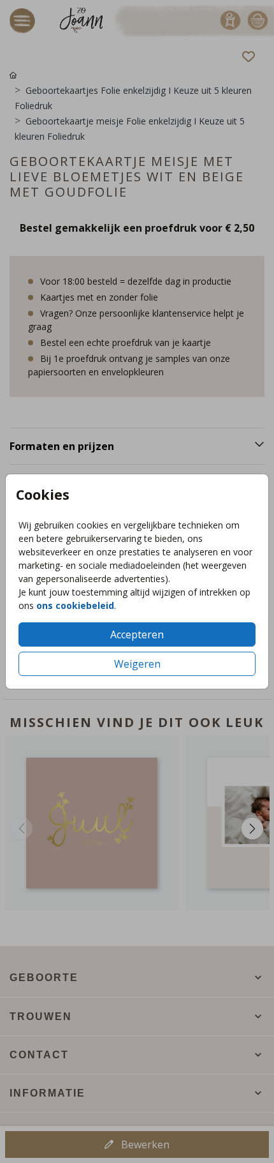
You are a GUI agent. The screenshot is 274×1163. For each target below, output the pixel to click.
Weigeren (137, 664)
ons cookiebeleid (75, 605)
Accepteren (137, 634)
